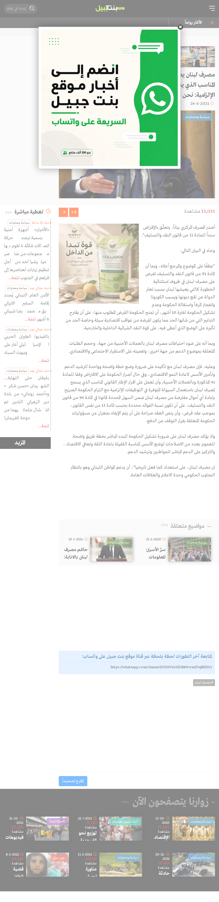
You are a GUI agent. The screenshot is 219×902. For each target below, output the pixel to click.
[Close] (180, 27)
